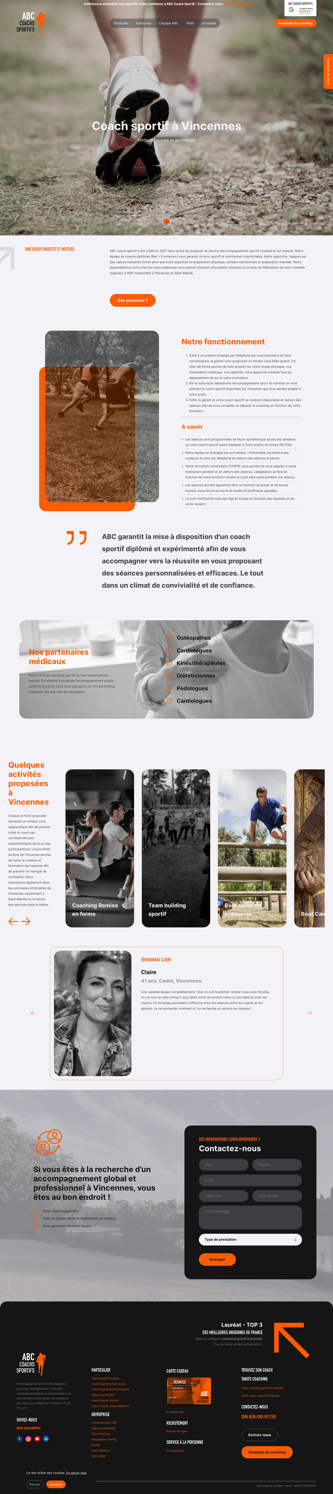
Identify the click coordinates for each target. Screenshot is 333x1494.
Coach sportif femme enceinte (111, 1389)
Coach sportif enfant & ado (108, 1383)
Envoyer (217, 1259)
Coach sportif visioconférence (110, 1406)
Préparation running (104, 1439)
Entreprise (143, 23)
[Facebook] (19, 1439)
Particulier (121, 23)
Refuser (34, 1484)
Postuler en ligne (176, 1431)
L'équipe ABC (168, 23)
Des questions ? (133, 300)
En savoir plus (175, 1412)
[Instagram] (28, 1439)
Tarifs (190, 23)
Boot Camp (99, 1456)
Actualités (209, 23)
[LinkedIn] (46, 1439)
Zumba (96, 1444)
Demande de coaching (267, 1452)
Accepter (56, 1484)
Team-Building (101, 1450)
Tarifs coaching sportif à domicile (262, 1388)
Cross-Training (101, 1433)
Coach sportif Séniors (105, 1400)
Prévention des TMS (104, 1422)
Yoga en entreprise (103, 1428)
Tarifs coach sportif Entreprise (260, 1395)
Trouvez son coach (257, 1370)
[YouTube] (37, 1439)
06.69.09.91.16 (237, 4)
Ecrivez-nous (259, 1435)
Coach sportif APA (103, 1395)
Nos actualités (29, 1428)
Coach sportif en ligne (105, 1378)
